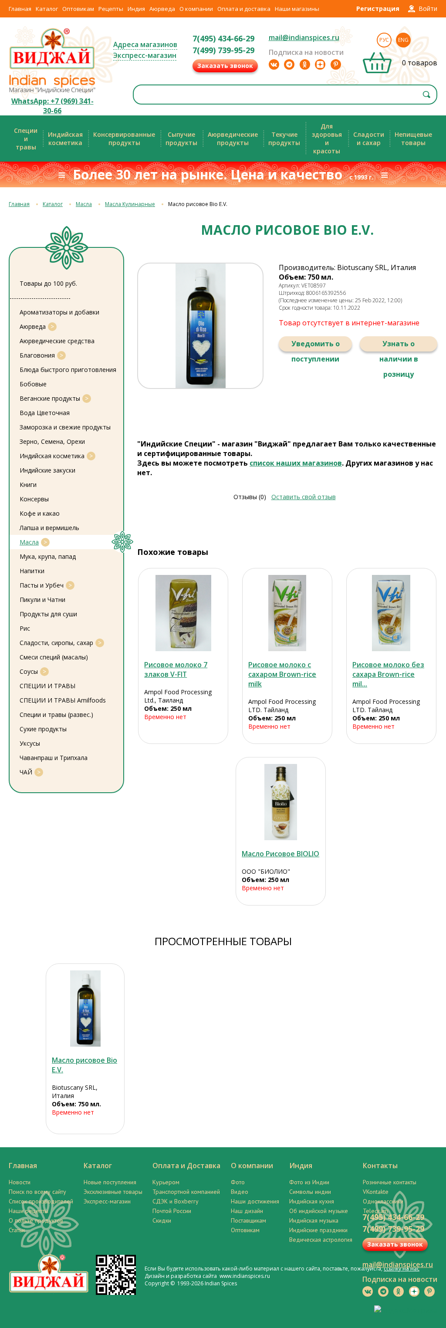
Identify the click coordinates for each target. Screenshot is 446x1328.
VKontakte (376, 1192)
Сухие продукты (43, 729)
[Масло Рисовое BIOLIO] (281, 802)
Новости (19, 1182)
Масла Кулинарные (130, 204)
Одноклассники (383, 1201)
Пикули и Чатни (42, 599)
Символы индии (310, 1192)
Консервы (34, 499)
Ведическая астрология (320, 1240)
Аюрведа (162, 9)
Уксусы (30, 743)
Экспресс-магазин (144, 55)
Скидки (161, 1220)
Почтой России (171, 1211)
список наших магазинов (296, 463)
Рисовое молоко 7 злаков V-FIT (175, 669)
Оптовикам (78, 9)
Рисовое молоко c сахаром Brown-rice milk (282, 674)
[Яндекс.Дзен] (320, 64)
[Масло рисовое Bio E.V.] (85, 1008)
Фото (238, 1182)
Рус (384, 40)
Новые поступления (110, 1182)
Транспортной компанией (186, 1192)
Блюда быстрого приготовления (68, 369)
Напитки (32, 571)
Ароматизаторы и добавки (59, 312)
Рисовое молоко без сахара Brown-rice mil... (388, 674)
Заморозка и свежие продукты (65, 427)
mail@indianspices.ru (304, 37)
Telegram (375, 1211)
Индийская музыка (313, 1220)
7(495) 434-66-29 (223, 38)
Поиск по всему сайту (37, 1192)
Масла (84, 204)
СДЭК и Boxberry (175, 1201)
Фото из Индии (309, 1182)
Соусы (29, 671)
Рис (25, 628)
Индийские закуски (47, 470)
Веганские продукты (50, 398)
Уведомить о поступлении (315, 345)
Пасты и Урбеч (42, 585)
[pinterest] (336, 64)
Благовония (37, 355)
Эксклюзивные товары (113, 1192)
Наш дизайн (247, 1211)
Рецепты (110, 9)
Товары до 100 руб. (48, 283)
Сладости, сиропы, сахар (56, 643)
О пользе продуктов (36, 1220)
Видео (239, 1192)
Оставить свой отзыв (303, 497)
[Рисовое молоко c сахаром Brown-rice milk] (287, 613)
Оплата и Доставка (186, 1165)
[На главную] (52, 68)
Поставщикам (248, 1220)
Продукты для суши (48, 614)
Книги (28, 484)
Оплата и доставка (243, 9)
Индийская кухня (311, 1201)
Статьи (17, 1230)
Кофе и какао (40, 513)
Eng (403, 40)
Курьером (165, 1182)
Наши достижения (255, 1201)
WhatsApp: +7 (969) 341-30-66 (52, 105)
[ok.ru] (305, 64)
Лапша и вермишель (49, 528)
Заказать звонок (225, 65)
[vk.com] (274, 64)
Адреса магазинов (145, 44)
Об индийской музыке (318, 1211)
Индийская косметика (52, 456)
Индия (136, 9)
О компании (196, 9)
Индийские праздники (318, 1230)
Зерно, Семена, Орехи (52, 441)
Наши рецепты (28, 1211)
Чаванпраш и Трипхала (54, 758)
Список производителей (41, 1201)
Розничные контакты (389, 1182)
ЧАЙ (26, 772)
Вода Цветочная (45, 413)
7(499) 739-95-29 (223, 50)
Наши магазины (297, 9)
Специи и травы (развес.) (56, 714)
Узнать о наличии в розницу (398, 345)
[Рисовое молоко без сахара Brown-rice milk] (391, 613)
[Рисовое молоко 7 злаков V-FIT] (183, 613)
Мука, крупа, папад (48, 556)
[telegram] (289, 64)
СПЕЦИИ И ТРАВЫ (47, 686)
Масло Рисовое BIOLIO (280, 853)
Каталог (47, 9)
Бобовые (33, 384)
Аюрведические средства (57, 341)
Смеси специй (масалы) (54, 657)
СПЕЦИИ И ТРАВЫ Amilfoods (63, 700)
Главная (20, 9)
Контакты (380, 1165)
